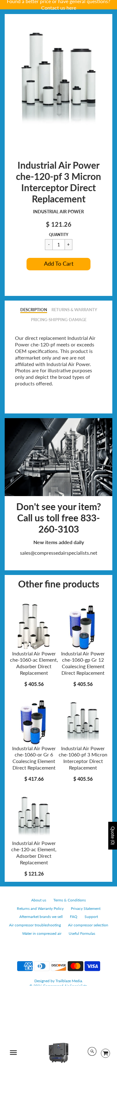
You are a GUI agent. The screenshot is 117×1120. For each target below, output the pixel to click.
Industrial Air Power (58, 211)
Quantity (58, 234)
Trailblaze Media (69, 980)
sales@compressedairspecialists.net (58, 553)
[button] (58, 264)
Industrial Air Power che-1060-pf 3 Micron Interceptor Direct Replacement (83, 757)
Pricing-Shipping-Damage (58, 319)
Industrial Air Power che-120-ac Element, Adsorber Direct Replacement (33, 852)
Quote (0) (112, 835)
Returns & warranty (74, 309)
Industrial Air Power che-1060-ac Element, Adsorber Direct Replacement (34, 663)
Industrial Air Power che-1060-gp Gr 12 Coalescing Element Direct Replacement (83, 663)
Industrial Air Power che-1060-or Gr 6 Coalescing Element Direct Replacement (34, 757)
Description (33, 309)
